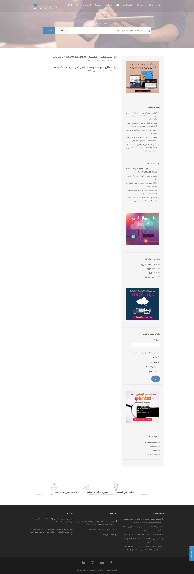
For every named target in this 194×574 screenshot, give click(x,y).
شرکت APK (44, 529)
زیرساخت (153, 268)
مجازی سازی (152, 276)
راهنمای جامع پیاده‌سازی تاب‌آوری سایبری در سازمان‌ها (142, 534)
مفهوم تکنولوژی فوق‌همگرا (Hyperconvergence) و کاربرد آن (82, 57)
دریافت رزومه (68, 521)
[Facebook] (111, 564)
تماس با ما (86, 5)
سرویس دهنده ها (151, 264)
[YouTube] (102, 564)
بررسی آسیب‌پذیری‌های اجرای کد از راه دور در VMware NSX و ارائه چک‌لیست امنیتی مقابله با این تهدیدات (141, 147)
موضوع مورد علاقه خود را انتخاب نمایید (146, 353)
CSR (70, 5)
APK (105, 24)
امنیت (154, 272)
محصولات (140, 5)
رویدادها (108, 5)
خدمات (151, 5)
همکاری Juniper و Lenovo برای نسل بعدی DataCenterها (82, 67)
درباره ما (98, 5)
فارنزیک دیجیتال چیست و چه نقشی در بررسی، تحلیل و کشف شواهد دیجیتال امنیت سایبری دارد (141, 116)
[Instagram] (92, 564)
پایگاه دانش (127, 5)
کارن (158, 5)
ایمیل (156, 340)
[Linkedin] (83, 564)
